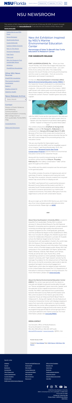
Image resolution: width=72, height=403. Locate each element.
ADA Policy (65, 398)
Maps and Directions (12, 128)
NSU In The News (13, 48)
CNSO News (59, 343)
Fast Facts (10, 54)
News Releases (12, 37)
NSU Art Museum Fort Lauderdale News (14, 61)
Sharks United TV (11, 89)
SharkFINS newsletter (12, 78)
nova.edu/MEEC (51, 314)
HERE (53, 205)
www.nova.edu (54, 272)
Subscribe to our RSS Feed (14, 33)
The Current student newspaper (12, 82)
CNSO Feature (51, 343)
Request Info (42, 3)
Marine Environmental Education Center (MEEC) (46, 82)
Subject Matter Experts (14, 46)
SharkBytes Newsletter (14, 68)
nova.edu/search (25, 26)
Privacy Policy (51, 397)
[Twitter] (56, 387)
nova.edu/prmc (10, 124)
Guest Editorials (12, 43)
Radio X (8, 86)
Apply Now (52, 3)
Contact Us (56, 395)
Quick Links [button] (32, 3)
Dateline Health (10, 92)
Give (60, 3)
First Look (10, 57)
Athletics (10, 65)
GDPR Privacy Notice (62, 397)
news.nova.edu (9, 28)
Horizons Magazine (13, 51)
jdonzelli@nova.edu (35, 331)
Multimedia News (13, 40)
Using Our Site (64, 395)
